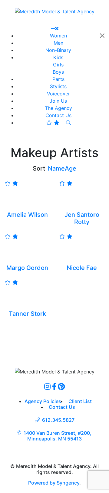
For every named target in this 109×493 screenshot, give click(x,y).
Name (56, 168)
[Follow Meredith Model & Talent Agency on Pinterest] (61, 386)
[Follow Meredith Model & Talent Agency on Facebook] (54, 386)
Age (70, 168)
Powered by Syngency (53, 483)
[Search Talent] (68, 122)
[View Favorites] (53, 122)
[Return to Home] (54, 11)
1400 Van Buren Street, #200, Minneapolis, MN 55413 (57, 436)
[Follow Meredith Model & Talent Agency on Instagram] (47, 386)
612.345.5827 (58, 420)
